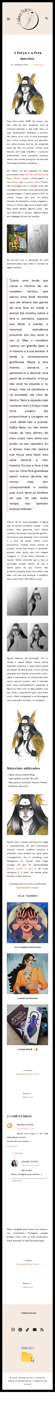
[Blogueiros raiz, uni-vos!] (27, 1348)
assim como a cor (20, 868)
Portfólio (38, 65)
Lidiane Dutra (29, 1161)
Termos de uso (28, 1313)
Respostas (18, 1153)
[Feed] (42, 1329)
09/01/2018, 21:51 (25, 1128)
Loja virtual (22, 887)
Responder (12, 1146)
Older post (27, 1097)
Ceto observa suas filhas (27, 947)
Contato (34, 887)
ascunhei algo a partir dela (23, 182)
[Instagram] (13, 1329)
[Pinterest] (20, 1329)
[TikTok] (27, 1329)
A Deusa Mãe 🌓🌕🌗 (27, 1049)
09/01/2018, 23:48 (30, 1165)
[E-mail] (35, 1329)
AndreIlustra (25, 1124)
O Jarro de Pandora (27, 998)
